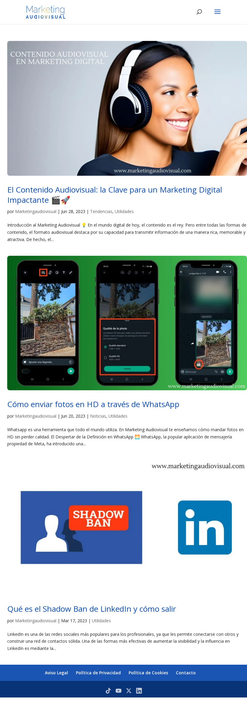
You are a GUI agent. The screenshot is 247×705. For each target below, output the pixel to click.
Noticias (98, 416)
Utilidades (124, 211)
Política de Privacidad (98, 673)
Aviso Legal (56, 673)
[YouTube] (118, 691)
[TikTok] (108, 691)
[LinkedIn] (139, 691)
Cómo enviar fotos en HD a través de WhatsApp (93, 404)
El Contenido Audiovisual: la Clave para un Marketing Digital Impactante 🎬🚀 (114, 194)
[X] (129, 691)
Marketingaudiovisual (35, 211)
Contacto (186, 673)
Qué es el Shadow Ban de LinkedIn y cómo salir (91, 608)
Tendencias (101, 211)
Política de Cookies (148, 673)
